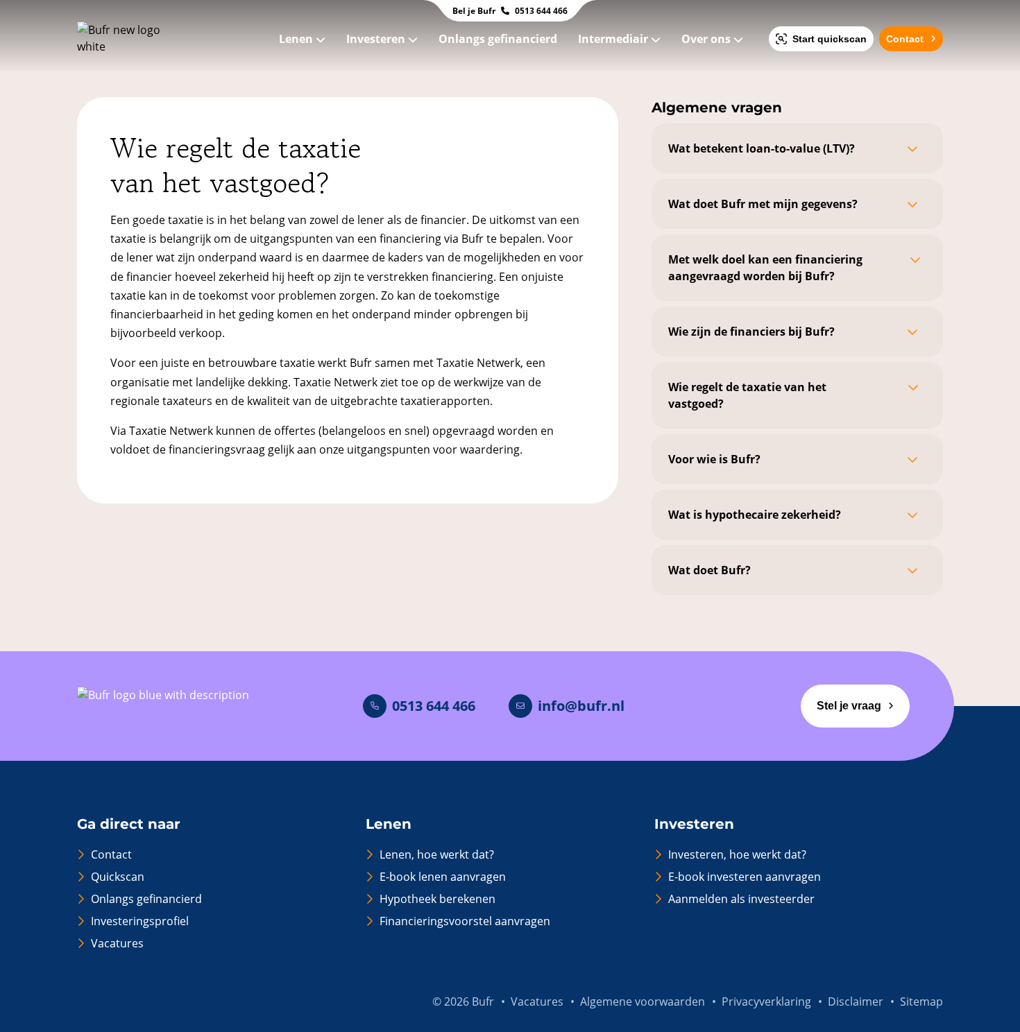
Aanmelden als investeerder (741, 898)
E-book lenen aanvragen (443, 876)
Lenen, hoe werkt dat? (437, 854)
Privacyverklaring (766, 1001)
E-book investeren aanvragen (744, 876)
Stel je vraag (849, 706)
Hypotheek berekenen (437, 898)
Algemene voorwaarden (642, 1001)
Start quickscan (829, 38)
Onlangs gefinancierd (499, 38)
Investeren (377, 38)
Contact (905, 38)
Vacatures (117, 943)
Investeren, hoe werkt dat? (737, 854)
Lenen (297, 38)
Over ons (707, 38)
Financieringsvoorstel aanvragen (465, 921)
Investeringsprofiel (140, 921)
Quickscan (117, 876)
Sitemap (921, 1001)
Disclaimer (855, 1001)
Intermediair (614, 38)
